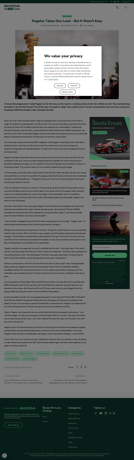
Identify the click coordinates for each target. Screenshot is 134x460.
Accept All (74, 85)
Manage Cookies (67, 92)
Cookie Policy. (53, 79)
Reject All (60, 85)
